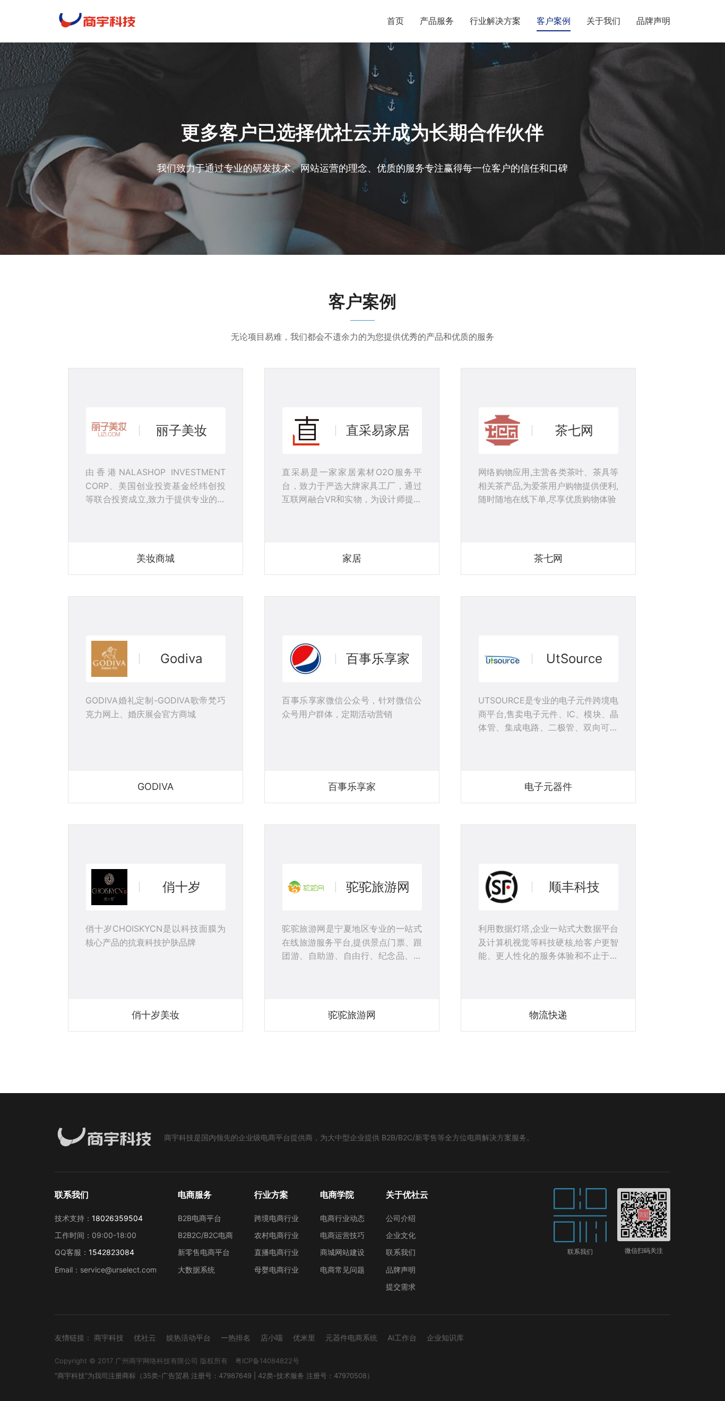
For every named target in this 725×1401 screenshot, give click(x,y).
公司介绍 (401, 1218)
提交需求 (401, 1286)
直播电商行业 (276, 1252)
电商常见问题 (342, 1269)
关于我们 (603, 20)
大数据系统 (196, 1269)
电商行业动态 (342, 1218)
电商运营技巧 (342, 1235)
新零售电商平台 (204, 1252)
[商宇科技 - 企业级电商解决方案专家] (97, 21)
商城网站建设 (342, 1252)
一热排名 (236, 1337)
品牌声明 (653, 20)
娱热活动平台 (188, 1337)
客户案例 (554, 20)
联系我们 (401, 1252)
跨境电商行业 (276, 1218)
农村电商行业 (276, 1235)
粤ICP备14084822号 (267, 1360)
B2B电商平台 (199, 1218)
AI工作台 (402, 1337)
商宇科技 (109, 1337)
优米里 (304, 1337)
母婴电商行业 (276, 1269)
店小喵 (272, 1337)
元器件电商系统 (351, 1337)
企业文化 (401, 1235)
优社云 (145, 1337)
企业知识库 (445, 1337)
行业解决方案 (495, 20)
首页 (395, 20)
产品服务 (437, 20)
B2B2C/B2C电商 (205, 1235)
